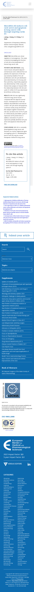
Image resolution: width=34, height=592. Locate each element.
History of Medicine (9, 544)
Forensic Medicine (8, 527)
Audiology (6, 490)
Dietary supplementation (8, 515)
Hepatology (7, 542)
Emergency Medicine (9, 520)
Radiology (20, 532)
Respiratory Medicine (23, 537)
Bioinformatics (7, 497)
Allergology (7, 478)
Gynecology (7, 537)
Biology (6, 499)
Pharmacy (20, 514)
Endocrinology (7, 521)
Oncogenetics (21, 495)
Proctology (20, 525)
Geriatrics (6, 534)
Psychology (20, 528)
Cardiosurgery (7, 504)
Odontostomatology (23, 494)
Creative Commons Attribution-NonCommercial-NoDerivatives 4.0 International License (14, 146)
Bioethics (6, 495)
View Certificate (9, 430)
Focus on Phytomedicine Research (12, 336)
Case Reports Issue (7, 347)
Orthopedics (21, 501)
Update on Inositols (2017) (9, 281)
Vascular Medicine (22, 561)
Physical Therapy (22, 518)
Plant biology (21, 521)
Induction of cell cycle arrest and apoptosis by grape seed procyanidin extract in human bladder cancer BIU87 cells (16, 212)
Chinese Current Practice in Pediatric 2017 (14, 344)
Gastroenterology (8, 528)
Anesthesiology (8, 483)
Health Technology (8, 539)
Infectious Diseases (9, 547)
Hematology (7, 540)
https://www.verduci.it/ (17, 581)
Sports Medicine (22, 544)
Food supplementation (9, 525)
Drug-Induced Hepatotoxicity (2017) (12, 341)
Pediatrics (20, 508)
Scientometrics (21, 542)
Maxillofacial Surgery (9, 553)
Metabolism (7, 558)
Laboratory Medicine (9, 551)
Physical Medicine (22, 516)
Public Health (21, 530)
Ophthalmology (22, 499)
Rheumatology (21, 539)
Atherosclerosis (8, 489)
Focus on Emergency (8, 339)
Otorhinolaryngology (23, 502)
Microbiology (7, 561)
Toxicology (20, 553)
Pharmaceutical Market (23, 509)
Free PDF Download (10, 184)
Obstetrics (20, 490)
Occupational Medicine (23, 492)
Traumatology (21, 556)
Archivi (4, 255)
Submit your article (19, 235)
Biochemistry (7, 494)
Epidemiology (7, 523)
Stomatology (21, 547)
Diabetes (6, 513)
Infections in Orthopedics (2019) (11, 328)
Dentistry (6, 509)
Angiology (6, 485)
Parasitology (21, 504)
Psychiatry (20, 527)
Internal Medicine (8, 549)
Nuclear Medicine (22, 483)
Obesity (20, 489)
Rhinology (20, 540)
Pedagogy (20, 506)
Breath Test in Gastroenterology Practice (14, 356)
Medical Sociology (8, 556)
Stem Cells (20, 546)
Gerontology (7, 535)
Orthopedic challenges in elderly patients (13, 296)
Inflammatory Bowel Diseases (11, 325)
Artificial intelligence (9, 487)
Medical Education (8, 554)
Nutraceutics (21, 485)
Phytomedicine (21, 520)
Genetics (6, 530)
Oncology (7, 52)
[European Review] (9, 6)
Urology (20, 559)
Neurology (20, 480)
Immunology (7, 546)
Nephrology (21, 478)
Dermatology (7, 511)
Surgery (20, 549)
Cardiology (6, 502)
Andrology (6, 482)
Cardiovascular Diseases (10, 506)
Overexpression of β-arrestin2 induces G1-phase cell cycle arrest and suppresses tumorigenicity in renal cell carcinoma (16, 217)
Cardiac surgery (8, 501)
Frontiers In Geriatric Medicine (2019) (12, 331)
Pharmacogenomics (23, 511)
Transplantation (22, 554)
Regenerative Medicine (23, 534)
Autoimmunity (7, 492)
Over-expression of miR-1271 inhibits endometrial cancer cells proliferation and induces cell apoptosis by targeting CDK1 (16, 207)
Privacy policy (19, 579)
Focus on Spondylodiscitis (9, 333)
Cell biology (7, 508)
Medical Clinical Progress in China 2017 (13, 320)
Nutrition (20, 487)
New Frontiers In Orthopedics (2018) (12, 313)
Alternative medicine (9, 480)
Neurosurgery (21, 482)
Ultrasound (20, 558)
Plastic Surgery (21, 523)
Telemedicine (21, 551)
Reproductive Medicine (23, 535)
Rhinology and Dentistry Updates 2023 (13, 293)
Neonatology (7, 565)
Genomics (6, 532)
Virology (20, 565)
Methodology (7, 559)
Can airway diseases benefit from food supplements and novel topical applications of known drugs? (15, 351)
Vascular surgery (22, 563)
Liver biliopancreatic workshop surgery (13, 323)
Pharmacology (21, 513)
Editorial (6, 518)
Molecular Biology (8, 563)
